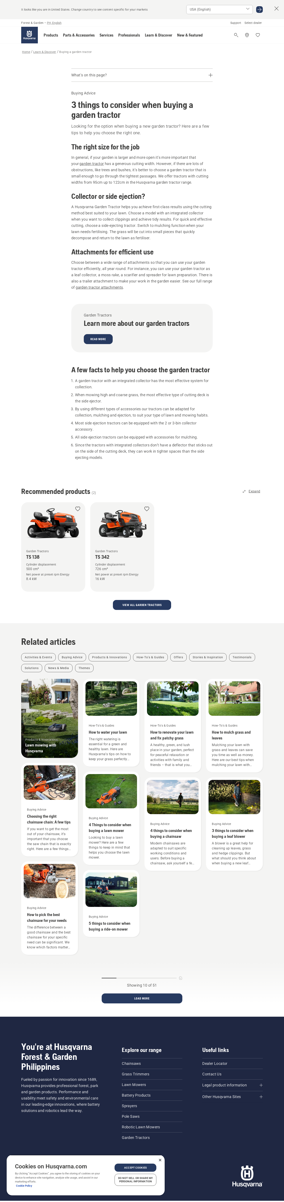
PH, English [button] (54, 22)
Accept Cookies (135, 1167)
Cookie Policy (24, 1185)
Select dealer (253, 22)
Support (235, 22)
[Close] (160, 1160)
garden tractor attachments (99, 287)
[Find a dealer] (247, 35)
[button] (51, 35)
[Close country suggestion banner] (276, 8)
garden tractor (91, 163)
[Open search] (236, 35)
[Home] (29, 35)
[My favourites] (258, 35)
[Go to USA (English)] (259, 9)
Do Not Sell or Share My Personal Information (135, 1179)
